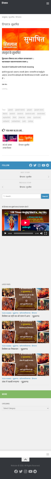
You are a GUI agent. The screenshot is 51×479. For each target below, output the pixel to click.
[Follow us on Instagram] (39, 165)
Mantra (5, 114)
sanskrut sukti (30, 114)
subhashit (6, 121)
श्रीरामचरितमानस (25, 313)
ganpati (29, 110)
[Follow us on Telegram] (47, 165)
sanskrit (12, 114)
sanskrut (20, 114)
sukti (24, 121)
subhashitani (16, 121)
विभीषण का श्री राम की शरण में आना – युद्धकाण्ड (20, 316)
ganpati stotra (38, 110)
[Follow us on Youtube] (43, 165)
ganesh (10, 110)
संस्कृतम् (4, 17)
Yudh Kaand (6, 313)
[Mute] (41, 233)
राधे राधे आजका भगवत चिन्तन (7, 146)
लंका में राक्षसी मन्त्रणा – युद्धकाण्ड (15, 381)
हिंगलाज (5, 3)
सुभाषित (11, 17)
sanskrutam (41, 114)
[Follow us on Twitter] (34, 165)
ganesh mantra (20, 110)
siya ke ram (36, 117)
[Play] (5, 233)
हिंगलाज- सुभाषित (24, 144)
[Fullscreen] (45, 233)
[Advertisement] (26, 10)
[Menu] (47, 3)
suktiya (30, 121)
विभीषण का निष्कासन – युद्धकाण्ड (15, 349)
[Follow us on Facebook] (30, 165)
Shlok (14, 117)
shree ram (22, 117)
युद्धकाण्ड (15, 313)
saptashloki (6, 117)
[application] (25, 222)
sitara (29, 117)
